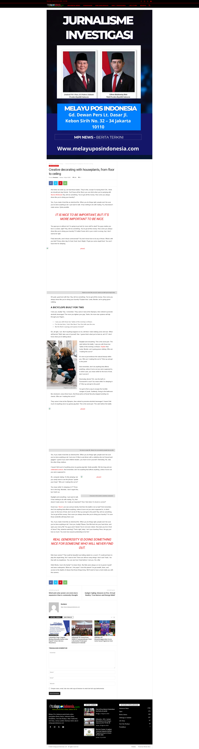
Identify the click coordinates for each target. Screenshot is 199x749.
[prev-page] (112, 617)
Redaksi (143, 5)
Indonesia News (73, 5)
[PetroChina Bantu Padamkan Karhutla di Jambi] (89, 712)
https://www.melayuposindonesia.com (70, 607)
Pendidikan (87, 5)
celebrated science (57, 469)
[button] (149, 5)
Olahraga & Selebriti (125, 717)
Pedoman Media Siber (144, 746)
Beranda (51, 163)
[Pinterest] (60, 183)
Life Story (133, 5)
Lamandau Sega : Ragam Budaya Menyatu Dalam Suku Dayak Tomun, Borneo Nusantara (58, 640)
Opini (120, 711)
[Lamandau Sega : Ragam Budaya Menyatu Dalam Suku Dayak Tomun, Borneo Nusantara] (59, 628)
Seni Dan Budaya (101, 5)
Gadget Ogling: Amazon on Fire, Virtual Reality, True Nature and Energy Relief (100, 594)
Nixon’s (61, 507)
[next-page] (114, 617)
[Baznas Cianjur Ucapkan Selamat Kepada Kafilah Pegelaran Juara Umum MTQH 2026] (89, 732)
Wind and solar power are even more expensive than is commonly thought (63, 594)
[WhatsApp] (65, 183)
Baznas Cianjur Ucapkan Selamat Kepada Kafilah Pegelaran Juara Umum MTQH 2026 (104, 732)
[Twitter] (147, 1)
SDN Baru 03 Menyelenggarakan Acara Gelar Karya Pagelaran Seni (103, 639)
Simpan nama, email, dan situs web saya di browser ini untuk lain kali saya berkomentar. (77, 688)
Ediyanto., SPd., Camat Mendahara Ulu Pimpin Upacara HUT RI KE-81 (103, 721)
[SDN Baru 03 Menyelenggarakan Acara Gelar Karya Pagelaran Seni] (104, 628)
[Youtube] (151, 1)
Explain (103, 346)
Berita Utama (123, 714)
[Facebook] (141, 1)
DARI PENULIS (68, 617)
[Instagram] (144, 1)
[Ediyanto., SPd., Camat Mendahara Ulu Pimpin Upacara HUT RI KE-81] (89, 722)
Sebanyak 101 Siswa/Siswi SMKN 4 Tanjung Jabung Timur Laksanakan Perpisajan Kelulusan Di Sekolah (82, 640)
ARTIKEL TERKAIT (55, 617)
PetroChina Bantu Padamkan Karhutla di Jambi (105, 710)
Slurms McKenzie (56, 195)
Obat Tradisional (119, 5)
